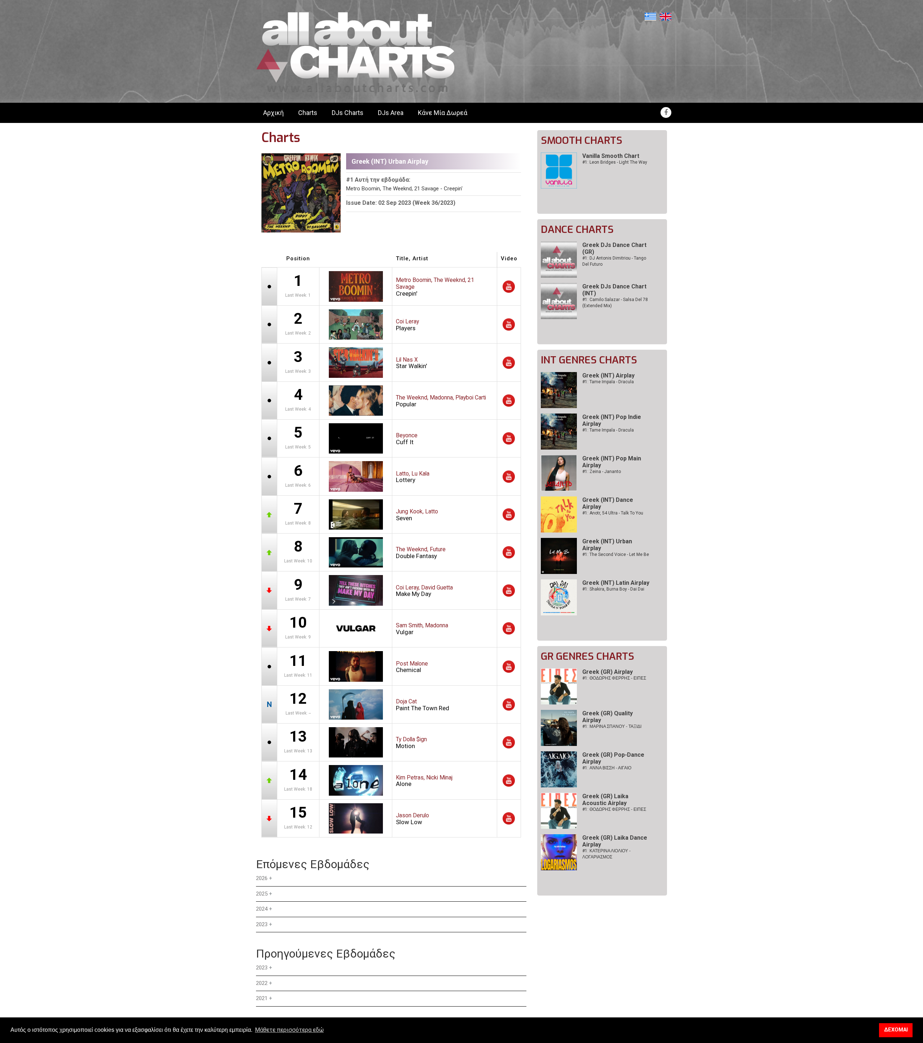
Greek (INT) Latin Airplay (615, 582)
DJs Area (390, 112)
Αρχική (273, 112)
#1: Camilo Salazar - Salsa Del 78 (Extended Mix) (615, 302)
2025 (262, 893)
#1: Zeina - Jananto (601, 471)
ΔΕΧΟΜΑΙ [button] (896, 1030)
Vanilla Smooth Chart (610, 156)
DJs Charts (347, 112)
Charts (307, 112)
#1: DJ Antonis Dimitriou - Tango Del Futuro (614, 261)
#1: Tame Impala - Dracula (608, 381)
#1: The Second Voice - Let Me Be (615, 554)
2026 (262, 878)
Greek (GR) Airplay (607, 671)
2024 (262, 909)
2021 (262, 998)
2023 (262, 924)
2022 (262, 983)
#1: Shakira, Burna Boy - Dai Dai (613, 589)
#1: (614, 678)
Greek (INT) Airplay (608, 375)
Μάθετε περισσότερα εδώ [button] (289, 1029)
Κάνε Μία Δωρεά (442, 112)
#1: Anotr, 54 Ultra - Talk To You (612, 513)
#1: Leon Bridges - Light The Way (614, 162)
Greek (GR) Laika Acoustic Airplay (605, 799)
